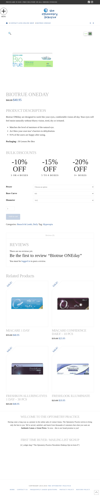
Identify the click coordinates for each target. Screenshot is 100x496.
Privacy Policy (67, 489)
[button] (3, 11)
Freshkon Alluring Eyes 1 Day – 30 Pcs (26, 397)
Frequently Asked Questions (43, 489)
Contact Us (22, 489)
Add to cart (13, 216)
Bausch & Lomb (24, 224)
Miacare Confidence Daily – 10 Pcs (69, 332)
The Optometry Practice (59, 486)
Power (9, 186)
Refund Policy (83, 489)
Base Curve (11, 193)
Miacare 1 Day (18, 330)
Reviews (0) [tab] (50, 235)
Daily (35, 224)
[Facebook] (89, 2)
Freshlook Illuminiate (71, 396)
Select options (28, 322)
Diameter (10, 200)
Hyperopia (48, 224)
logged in (25, 261)
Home (12, 489)
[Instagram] (92, 2)
